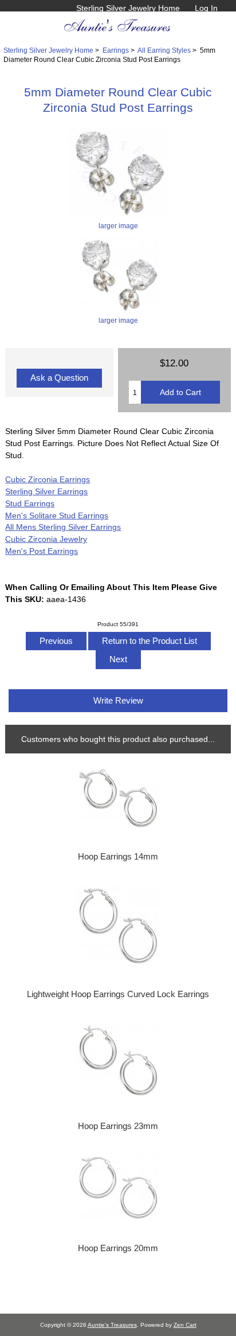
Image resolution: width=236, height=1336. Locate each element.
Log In (206, 8)
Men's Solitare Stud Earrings (56, 515)
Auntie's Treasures (112, 1325)
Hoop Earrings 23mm (118, 1126)
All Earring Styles (164, 50)
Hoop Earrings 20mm (118, 1248)
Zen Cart (185, 1325)
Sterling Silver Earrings (46, 491)
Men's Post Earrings (41, 551)
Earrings (116, 50)
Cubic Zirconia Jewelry (46, 539)
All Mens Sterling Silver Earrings (63, 527)
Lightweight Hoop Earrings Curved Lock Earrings (118, 994)
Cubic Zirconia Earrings (47, 479)
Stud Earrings (29, 503)
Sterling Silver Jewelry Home (128, 8)
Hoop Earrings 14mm (118, 856)
